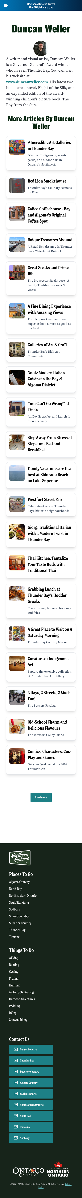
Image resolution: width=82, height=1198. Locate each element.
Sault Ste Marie (28, 1093)
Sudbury (14, 909)
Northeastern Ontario (23, 896)
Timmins (14, 937)
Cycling (13, 972)
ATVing (13, 958)
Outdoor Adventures (22, 999)
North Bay (15, 889)
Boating (14, 965)
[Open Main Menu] (6, 5)
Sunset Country (19, 916)
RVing (13, 1013)
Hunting (14, 985)
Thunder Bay (17, 930)
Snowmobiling (18, 1020)
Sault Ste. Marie (19, 903)
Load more (41, 797)
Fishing (13, 979)
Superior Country (20, 923)
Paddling (14, 1006)
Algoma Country (19, 882)
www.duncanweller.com (27, 81)
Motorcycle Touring (21, 992)
